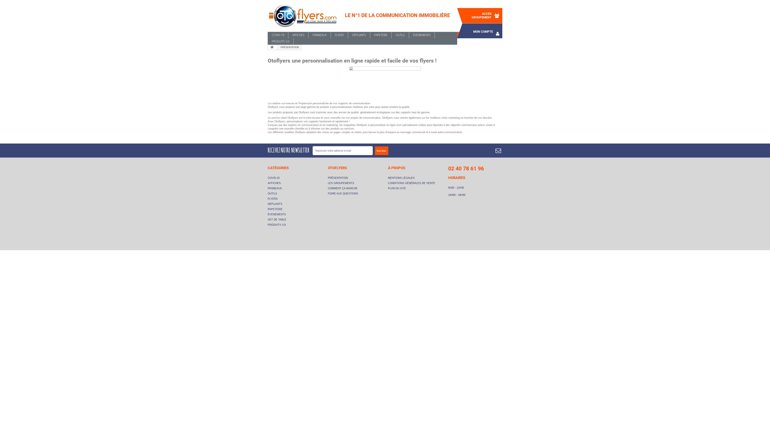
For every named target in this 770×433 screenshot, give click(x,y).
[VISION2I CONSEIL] (305, 16)
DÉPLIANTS (359, 35)
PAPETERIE (380, 35)
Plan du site (397, 188)
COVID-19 (278, 35)
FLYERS (339, 35)
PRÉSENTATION (338, 177)
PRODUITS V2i (280, 41)
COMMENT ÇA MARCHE (343, 188)
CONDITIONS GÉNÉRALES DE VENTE (411, 183)
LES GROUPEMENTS (341, 183)
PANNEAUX (320, 35)
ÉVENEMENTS (422, 35)
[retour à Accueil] (272, 47)
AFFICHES (298, 35)
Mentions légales (401, 177)
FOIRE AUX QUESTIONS (343, 193)
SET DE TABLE (277, 219)
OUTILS (400, 35)
